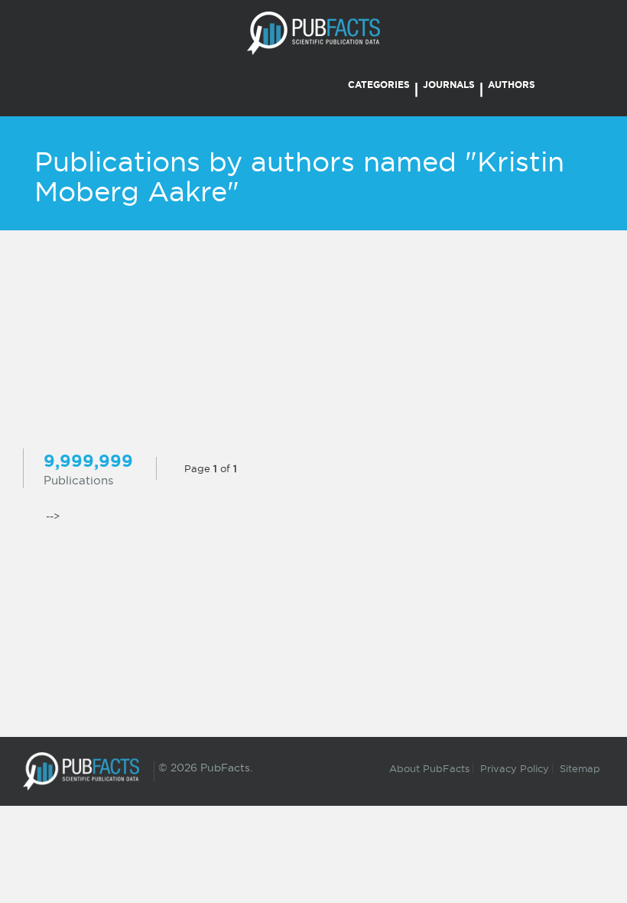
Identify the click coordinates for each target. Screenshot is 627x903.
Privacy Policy (514, 768)
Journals (449, 85)
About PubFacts (429, 768)
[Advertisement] (313, 341)
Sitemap (580, 768)
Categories (379, 85)
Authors (511, 85)
